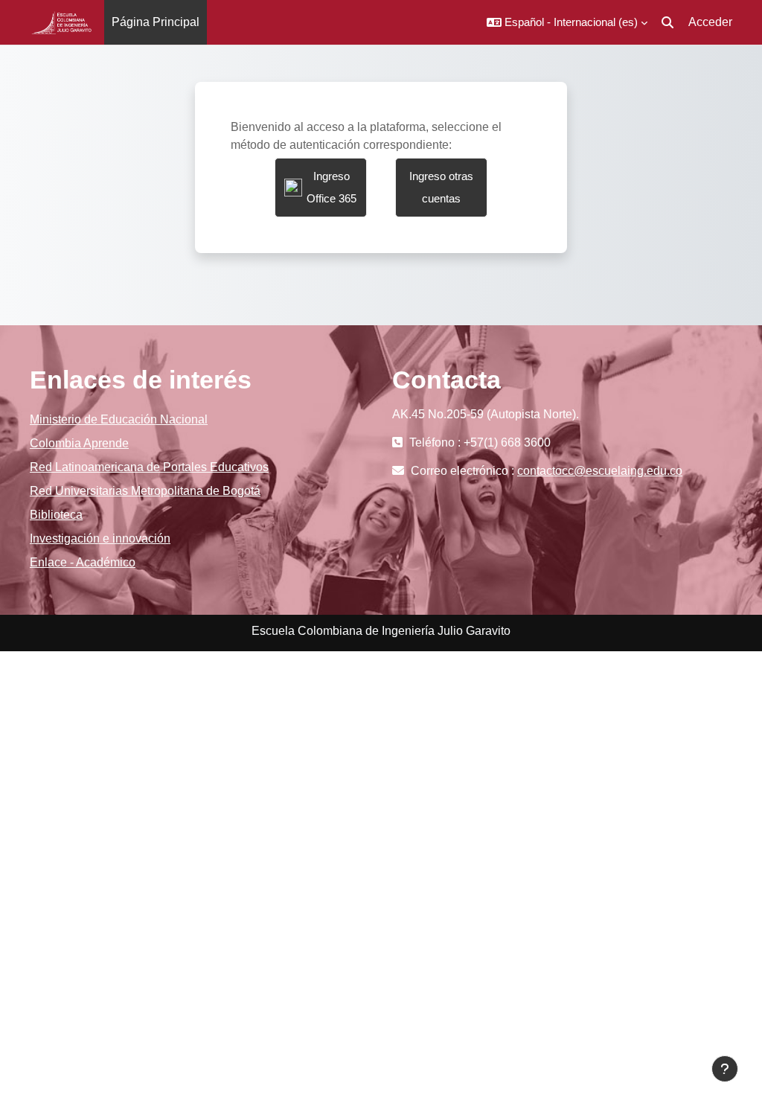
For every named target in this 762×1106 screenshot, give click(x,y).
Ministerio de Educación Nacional (119, 419)
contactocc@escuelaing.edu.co (599, 470)
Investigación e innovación (100, 538)
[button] (567, 22)
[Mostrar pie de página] (724, 1068)
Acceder (710, 22)
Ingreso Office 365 (331, 187)
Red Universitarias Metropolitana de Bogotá (145, 491)
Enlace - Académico (82, 562)
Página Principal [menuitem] (155, 22)
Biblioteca (56, 514)
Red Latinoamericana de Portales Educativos (149, 467)
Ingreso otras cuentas (441, 187)
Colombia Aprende (79, 443)
